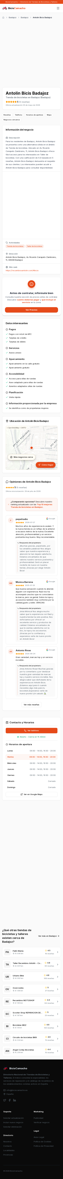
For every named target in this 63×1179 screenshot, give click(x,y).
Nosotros (7, 1141)
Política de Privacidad (43, 1146)
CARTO (23, 428)
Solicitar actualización (13, 1118)
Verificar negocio (42, 1122)
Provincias (8, 1155)
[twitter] (4, 1100)
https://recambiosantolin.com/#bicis (22, 270)
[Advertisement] (31, 52)
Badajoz (12, 17)
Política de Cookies (42, 1141)
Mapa (49, 115)
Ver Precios (31, 310)
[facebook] (9, 1100)
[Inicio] (3, 17)
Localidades (9, 1150)
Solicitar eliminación (12, 1127)
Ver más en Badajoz (47, 936)
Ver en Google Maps (33, 794)
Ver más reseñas (31, 704)
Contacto (7, 1146)
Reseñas (7, 115)
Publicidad (38, 1118)
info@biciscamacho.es (17, 1090)
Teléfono (18, 115)
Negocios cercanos (12, 120)
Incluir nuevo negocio (13, 1122)
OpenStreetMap (13, 428)
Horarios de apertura (34, 115)
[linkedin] (14, 1100)
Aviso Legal (39, 1137)
